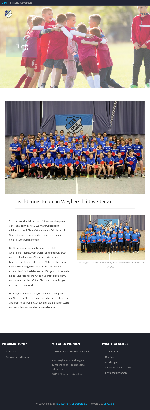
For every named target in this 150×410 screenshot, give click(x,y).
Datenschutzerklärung (17, 357)
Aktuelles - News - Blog (118, 367)
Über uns (110, 357)
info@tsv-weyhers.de (21, 3)
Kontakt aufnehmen (116, 373)
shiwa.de (109, 403)
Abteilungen (111, 362)
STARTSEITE (111, 351)
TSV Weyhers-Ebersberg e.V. (72, 403)
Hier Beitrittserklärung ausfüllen (72, 351)
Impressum (11, 351)
